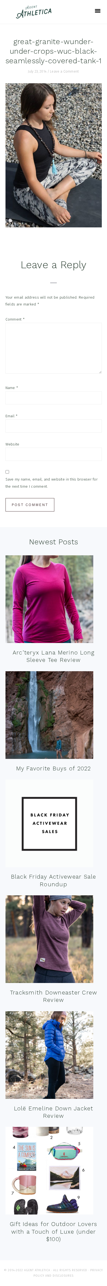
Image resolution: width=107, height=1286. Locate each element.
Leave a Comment (64, 71)
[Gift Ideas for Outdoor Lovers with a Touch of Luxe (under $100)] (49, 1172)
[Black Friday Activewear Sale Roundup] (49, 824)
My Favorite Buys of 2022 (53, 768)
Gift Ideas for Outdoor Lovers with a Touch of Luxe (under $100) (53, 1231)
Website (12, 444)
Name (11, 387)
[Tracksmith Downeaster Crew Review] (49, 940)
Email (11, 416)
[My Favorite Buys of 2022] (49, 716)
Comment (15, 319)
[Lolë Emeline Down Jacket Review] (49, 1056)
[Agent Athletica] (34, 16)
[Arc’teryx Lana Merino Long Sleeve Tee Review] (49, 600)
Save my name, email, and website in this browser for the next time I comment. (51, 482)
